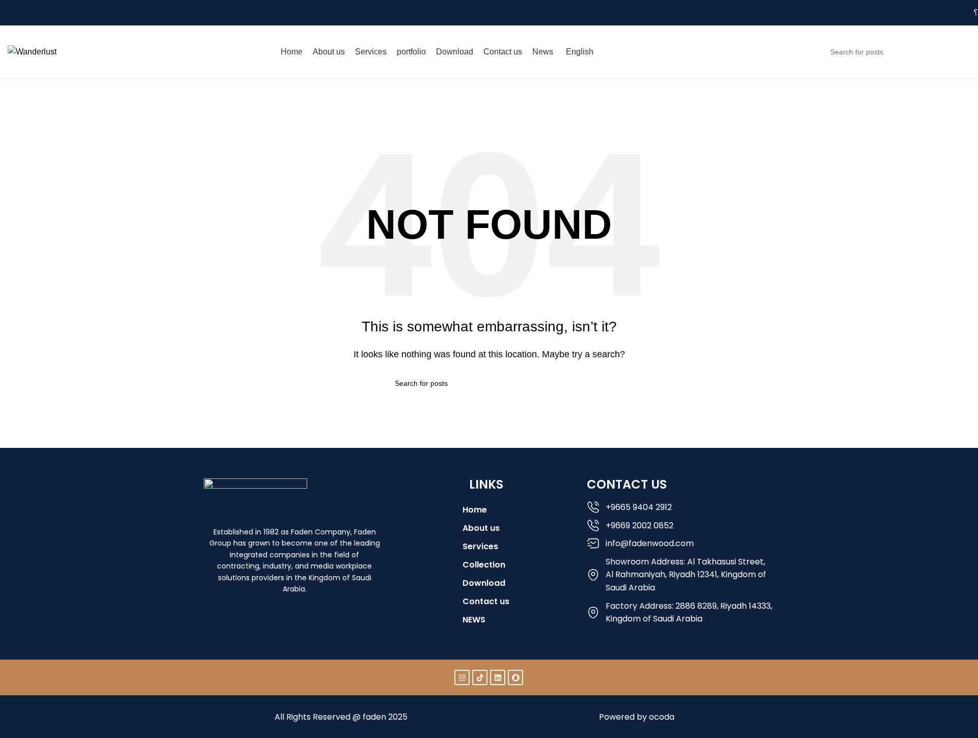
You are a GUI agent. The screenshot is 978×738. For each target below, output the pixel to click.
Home (19, 115)
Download (484, 583)
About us (481, 528)
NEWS (474, 620)
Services (480, 546)
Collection (484, 565)
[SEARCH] (958, 52)
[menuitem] (581, 52)
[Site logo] (32, 51)
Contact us (486, 601)
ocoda (661, 717)
